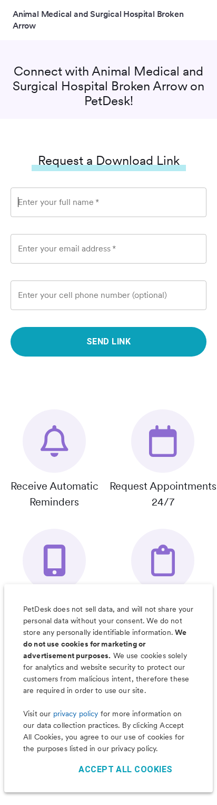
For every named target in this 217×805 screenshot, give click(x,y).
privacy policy (75, 713)
